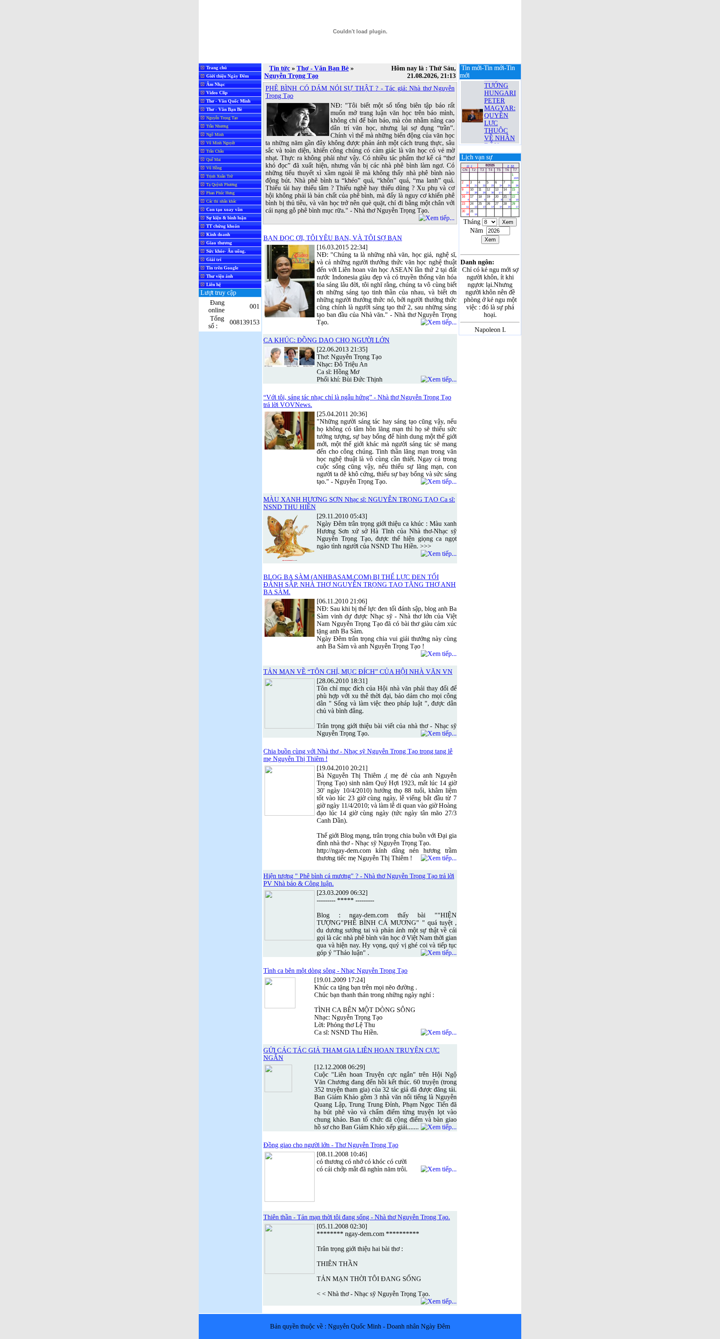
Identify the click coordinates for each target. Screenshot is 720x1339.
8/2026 (490, 165)
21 (506, 198)
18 (481, 198)
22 (515, 198)
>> (512, 165)
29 (515, 205)
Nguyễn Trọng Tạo (291, 75)
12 (490, 191)
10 (473, 191)
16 (465, 198)
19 (490, 198)
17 (473, 198)
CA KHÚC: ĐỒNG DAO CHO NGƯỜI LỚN (326, 340)
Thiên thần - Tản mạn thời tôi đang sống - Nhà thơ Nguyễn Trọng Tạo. (356, 1217)
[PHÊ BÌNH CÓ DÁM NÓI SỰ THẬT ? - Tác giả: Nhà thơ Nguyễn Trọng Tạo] (298, 133)
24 (473, 205)
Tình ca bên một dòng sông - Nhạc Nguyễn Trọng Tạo (335, 970)
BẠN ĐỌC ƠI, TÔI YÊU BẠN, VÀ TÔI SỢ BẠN (332, 237)
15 (515, 191)
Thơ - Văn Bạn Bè (323, 68)
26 (490, 205)
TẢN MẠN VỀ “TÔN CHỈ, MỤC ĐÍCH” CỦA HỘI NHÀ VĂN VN (357, 671)
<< (468, 165)
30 (465, 212)
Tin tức (279, 68)
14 (506, 191)
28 (506, 205)
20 (498, 198)
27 (498, 205)
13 (498, 191)
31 (473, 212)
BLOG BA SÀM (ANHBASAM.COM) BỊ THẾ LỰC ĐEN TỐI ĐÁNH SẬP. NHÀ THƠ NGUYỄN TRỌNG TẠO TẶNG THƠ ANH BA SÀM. (359, 584)
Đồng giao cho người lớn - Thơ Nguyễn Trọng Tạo (330, 1144)
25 (481, 205)
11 (481, 191)
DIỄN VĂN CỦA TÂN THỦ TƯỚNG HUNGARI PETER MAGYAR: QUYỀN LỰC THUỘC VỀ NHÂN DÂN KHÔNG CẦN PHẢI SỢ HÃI (500, 107)
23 (465, 205)
